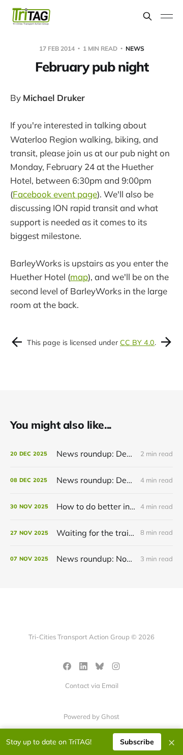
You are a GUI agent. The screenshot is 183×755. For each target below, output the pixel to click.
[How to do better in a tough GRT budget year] (91, 507)
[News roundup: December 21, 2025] (91, 454)
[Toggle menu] (166, 16)
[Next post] (166, 342)
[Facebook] (67, 666)
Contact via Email (91, 685)
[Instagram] (116, 666)
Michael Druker (54, 97)
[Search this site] (147, 16)
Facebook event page (55, 194)
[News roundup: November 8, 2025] (91, 559)
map (79, 276)
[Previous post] (16, 342)
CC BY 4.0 (137, 342)
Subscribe (137, 741)
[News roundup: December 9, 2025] (91, 480)
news (135, 48)
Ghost (110, 716)
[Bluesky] (100, 666)
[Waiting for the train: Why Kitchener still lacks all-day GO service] (91, 533)
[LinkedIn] (83, 666)
